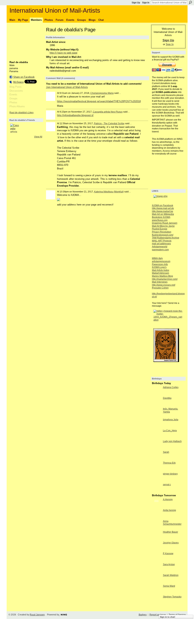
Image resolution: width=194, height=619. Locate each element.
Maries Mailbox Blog (162, 276)
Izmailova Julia (170, 419)
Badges (143, 614)
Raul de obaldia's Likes (21, 112)
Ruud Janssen (37, 614)
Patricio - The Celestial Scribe (109, 123)
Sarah (166, 452)
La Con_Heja (170, 430)
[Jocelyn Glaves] (156, 549)
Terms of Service (177, 614)
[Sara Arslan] (156, 571)
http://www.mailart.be (162, 211)
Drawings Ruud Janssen (164, 223)
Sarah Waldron (170, 575)
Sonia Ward (169, 586)
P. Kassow (168, 553)
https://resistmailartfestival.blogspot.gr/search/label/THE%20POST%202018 (99, 101)
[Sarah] (156, 459)
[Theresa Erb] (156, 469)
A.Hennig (168, 499)
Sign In (145, 2)
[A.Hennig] (156, 506)
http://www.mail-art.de (163, 208)
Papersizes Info (160, 264)
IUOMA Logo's (159, 267)
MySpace (18, 82)
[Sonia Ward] (156, 592)
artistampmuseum (161, 261)
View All (38, 136)
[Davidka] (156, 405)
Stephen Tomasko (172, 596)
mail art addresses (161, 243)
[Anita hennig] (156, 517)
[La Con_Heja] (156, 437)
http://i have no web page (63, 52)
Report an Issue (157, 614)
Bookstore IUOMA (161, 217)
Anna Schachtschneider (172, 523)
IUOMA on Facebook (162, 205)
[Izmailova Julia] (156, 426)
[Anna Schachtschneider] (156, 528)
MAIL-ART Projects (161, 240)
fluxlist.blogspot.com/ (162, 235)
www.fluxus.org (159, 220)
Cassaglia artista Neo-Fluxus (108, 111)
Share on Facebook (24, 77)
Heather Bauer (170, 532)
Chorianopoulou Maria (102, 93)
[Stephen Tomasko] (156, 603)
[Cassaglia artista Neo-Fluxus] (14, 128)
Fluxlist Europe (159, 229)
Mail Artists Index (160, 270)
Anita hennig (169, 510)
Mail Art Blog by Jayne (163, 226)
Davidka (167, 398)
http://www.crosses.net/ (163, 285)
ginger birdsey (170, 473)
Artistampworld (159, 246)
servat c (167, 484)
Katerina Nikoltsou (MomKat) (109, 191)
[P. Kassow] (156, 560)
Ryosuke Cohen (160, 287)
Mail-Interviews (159, 282)
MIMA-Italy (157, 258)
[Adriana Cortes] (156, 394)
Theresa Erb (169, 463)
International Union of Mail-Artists (54, 10)
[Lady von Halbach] (156, 448)
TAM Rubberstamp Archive (165, 237)
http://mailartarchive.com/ (165, 279)
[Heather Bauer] (156, 538)
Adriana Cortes (170, 387)
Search (190, 2)
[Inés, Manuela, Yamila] (156, 415)
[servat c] (156, 491)
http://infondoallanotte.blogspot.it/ (75, 115)
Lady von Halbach (172, 441)
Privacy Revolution (161, 232)
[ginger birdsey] (156, 480)
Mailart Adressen (160, 273)
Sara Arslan (169, 564)
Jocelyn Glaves (171, 542)
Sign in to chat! (167, 617)
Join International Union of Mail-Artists (67, 87)
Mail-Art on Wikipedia (163, 214)
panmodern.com (160, 249)
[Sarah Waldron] (156, 582)
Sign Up (136, 2)
